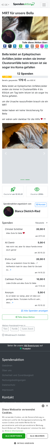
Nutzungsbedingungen (14, 380)
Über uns (7, 370)
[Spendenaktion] (24, 4)
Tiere (5, 329)
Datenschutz (8, 384)
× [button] (47, 406)
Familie (15, 329)
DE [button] (6, 5)
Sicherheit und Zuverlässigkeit (18, 375)
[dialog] (25, 425)
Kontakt (41, 205)
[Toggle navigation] (44, 5)
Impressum (7, 389)
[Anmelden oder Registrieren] (2, 5)
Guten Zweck (27, 329)
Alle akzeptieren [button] (13, 436)
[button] (4, 46)
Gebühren (7, 365)
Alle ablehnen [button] (37, 436)
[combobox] (43, 405)
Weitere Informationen (14, 431)
